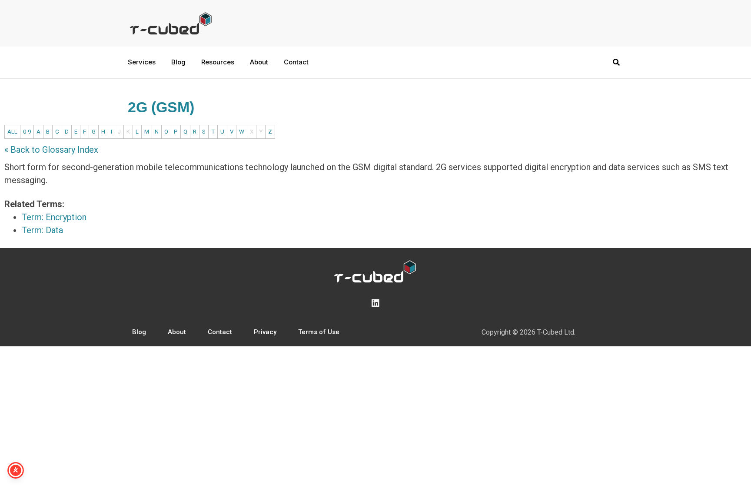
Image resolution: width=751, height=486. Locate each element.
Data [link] (54, 230)
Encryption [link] (66, 217)
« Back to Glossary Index (51, 149)
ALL (12, 131)
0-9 (27, 131)
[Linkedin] (375, 303)
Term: (54, 217)
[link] (570, 167)
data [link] (616, 167)
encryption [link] (570, 167)
